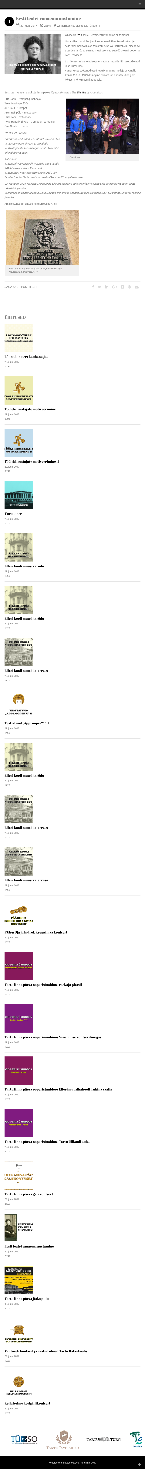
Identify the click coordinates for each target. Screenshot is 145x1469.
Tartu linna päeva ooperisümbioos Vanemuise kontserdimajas (53, 1037)
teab (79, 35)
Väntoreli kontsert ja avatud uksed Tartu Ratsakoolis (46, 1351)
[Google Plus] (114, 287)
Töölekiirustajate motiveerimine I (31, 409)
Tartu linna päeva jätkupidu (27, 1298)
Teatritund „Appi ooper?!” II (27, 723)
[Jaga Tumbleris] (122, 287)
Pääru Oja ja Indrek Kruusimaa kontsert (36, 932)
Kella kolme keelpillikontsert (27, 1403)
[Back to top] (139, 1464)
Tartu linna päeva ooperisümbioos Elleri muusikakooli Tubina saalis (58, 1089)
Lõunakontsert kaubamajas (26, 356)
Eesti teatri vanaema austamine (48, 18)
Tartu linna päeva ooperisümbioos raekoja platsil (43, 984)
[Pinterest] (129, 287)
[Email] (136, 287)
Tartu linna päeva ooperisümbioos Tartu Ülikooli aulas (47, 1141)
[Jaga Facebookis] (93, 287)
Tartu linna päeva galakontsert (29, 1194)
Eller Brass (83, 92)
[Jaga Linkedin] (106, 287)
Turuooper (13, 513)
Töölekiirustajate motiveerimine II (32, 461)
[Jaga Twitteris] (99, 287)
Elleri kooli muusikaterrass (26, 670)
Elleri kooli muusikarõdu (24, 566)
